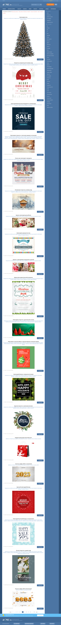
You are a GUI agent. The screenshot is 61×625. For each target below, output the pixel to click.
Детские (48, 40)
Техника (48, 96)
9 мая (39, 11)
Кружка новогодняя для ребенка (23, 215)
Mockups (35, 8)
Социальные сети (50, 22)
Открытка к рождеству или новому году (23, 62)
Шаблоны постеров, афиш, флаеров (30, 279)
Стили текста (49, 92)
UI (47, 31)
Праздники (49, 20)
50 (34, 612)
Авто (47, 33)
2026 (48, 13)
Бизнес (48, 37)
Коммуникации (49, 51)
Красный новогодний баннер (23, 487)
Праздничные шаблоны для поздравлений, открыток (13, 18)
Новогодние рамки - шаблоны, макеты (29, 376)
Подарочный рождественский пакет (23, 437)
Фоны (48, 105)
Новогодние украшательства (23, 233)
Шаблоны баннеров (28, 105)
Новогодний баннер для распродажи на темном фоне (23, 103)
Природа (48, 101)
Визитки (25, 8)
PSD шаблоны (16, 623)
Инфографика (49, 66)
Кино (48, 50)
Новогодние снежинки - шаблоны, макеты (26, 438)
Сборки (48, 83)
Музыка (48, 64)
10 (26, 612)
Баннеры (48, 35)
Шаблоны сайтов (11, 8)
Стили (48, 90)
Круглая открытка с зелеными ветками (23, 406)
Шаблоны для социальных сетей (23, 553)
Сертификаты (53, 8)
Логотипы (41, 8)
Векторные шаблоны (29, 623)
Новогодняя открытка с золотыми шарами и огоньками (23, 135)
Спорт (48, 88)
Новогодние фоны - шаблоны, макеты (18, 138)
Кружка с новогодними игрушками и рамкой (23, 259)
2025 (30, 589)
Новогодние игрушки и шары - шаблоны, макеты (24, 137)
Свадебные (49, 85)
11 (28, 612)
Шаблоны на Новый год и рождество (29, 18)
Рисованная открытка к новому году (23, 189)
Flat (47, 29)
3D (47, 26)
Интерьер (48, 48)
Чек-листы (52, 623)
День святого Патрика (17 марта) (24, 11)
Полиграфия (49, 18)
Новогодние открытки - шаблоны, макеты (30, 64)
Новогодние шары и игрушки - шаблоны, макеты (33, 138)
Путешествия (49, 103)
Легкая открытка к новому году (23, 550)
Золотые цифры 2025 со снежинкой (23, 463)
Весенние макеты (15, 11)
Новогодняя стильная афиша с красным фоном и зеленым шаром (23, 341)
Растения (48, 81)
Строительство (49, 94)
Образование (49, 70)
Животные (48, 44)
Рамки (30, 8)
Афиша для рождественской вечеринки (23, 277)
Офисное (48, 74)
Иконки (48, 46)
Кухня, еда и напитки (50, 55)
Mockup (48, 27)
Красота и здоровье (50, 53)
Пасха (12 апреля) (34, 11)
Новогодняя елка (23, 17)
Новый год (48, 14)
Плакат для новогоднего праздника (23, 158)
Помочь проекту (50, 4)
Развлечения (49, 98)
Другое (48, 42)
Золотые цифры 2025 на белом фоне (23, 588)
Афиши (47, 8)
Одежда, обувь (49, 72)
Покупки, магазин (38, 438)
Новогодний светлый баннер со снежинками (23, 518)
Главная (4, 0)
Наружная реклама (50, 68)
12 (30, 612)
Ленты (48, 57)
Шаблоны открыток (39, 552)
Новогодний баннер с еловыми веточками (23, 374)
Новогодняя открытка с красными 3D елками (23, 319)
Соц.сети (19, 8)
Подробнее (40, 59)
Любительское (49, 61)
